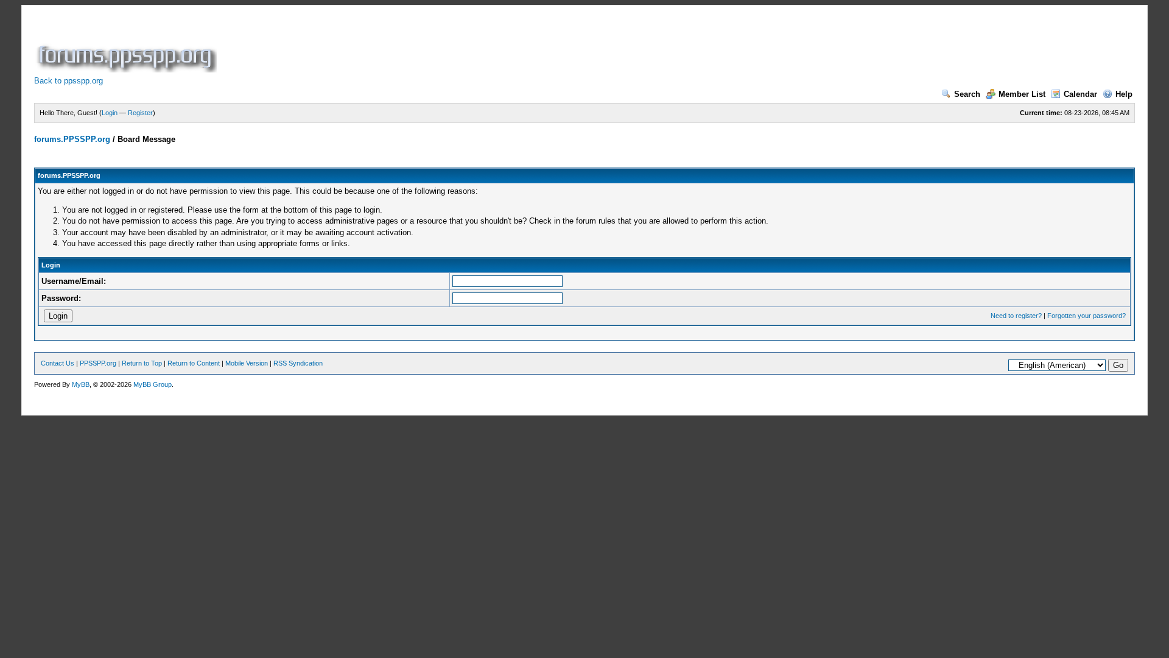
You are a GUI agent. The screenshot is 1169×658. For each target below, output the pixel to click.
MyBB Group (152, 384)
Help (1123, 94)
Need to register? (1016, 315)
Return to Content (193, 363)
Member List (1022, 94)
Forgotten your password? (1086, 315)
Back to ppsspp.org (68, 80)
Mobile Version (246, 363)
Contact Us (57, 363)
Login (110, 112)
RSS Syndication (298, 363)
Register (140, 112)
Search (967, 94)
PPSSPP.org (98, 363)
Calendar (1080, 94)
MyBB (81, 384)
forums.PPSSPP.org (72, 139)
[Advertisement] (440, 45)
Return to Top (142, 363)
